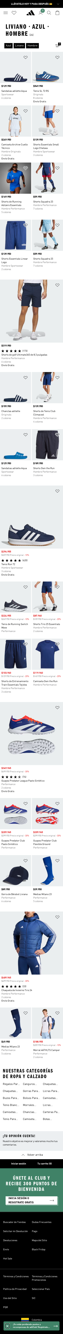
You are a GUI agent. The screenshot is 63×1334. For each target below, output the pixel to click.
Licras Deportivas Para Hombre (51, 1105)
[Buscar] (49, 13)
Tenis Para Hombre (9, 1119)
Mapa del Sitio (39, 1240)
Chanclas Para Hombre (31, 1112)
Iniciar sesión (18, 1164)
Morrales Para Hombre (31, 1105)
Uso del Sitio (10, 1298)
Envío (6, 1249)
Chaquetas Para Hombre (11, 1091)
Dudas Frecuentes (41, 1222)
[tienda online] (30, 14)
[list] (26, 46)
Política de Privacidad (15, 1289)
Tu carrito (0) (44, 1164)
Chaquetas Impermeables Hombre (52, 1084)
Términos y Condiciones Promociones (44, 1278)
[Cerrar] (7, 1326)
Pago (34, 1231)
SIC (34, 1298)
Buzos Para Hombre (10, 1098)
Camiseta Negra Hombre (28, 1119)
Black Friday (38, 1249)
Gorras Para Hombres (30, 1091)
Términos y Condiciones (16, 1276)
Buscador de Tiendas (14, 1222)
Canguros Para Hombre (31, 1084)
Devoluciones (10, 1240)
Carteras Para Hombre (51, 1112)
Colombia (37, 1320)
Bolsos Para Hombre (30, 1098)
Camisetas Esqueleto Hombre (49, 1098)
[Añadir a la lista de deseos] (25, 58)
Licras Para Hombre (50, 1091)
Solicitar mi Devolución (15, 1231)
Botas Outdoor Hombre (48, 1119)
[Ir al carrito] (57, 13)
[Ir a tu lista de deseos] (14, 13)
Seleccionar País (41, 1289)
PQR (5, 1307)
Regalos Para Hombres (11, 1084)
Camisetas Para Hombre (11, 1112)
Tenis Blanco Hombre (11, 1105)
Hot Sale (7, 1258)
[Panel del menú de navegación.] (5, 13)
